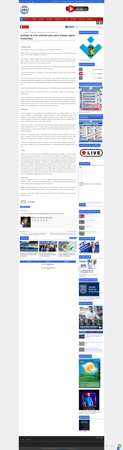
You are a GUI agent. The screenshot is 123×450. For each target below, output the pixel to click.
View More (73, 238)
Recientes (83, 332)
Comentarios (99, 332)
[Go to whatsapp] (119, 446)
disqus (48, 261)
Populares (91, 332)
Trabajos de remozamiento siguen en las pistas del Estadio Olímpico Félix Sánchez (82, 27)
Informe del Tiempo (64, 242)
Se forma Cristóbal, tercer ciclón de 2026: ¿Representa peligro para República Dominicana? (67, 254)
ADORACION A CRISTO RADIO (91, 232)
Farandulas (73, 19)
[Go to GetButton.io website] (119, 448)
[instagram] (30, 2)
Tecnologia (82, 19)
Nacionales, (41, 41)
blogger (29, 261)
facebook (66, 261)
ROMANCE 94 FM (90, 1)
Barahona (34, 19)
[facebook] (27, 2)
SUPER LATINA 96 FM (80, 1)
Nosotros (28, 439)
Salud (67, 19)
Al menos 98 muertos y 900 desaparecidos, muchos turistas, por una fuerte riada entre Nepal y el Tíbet (94, 349)
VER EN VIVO (99, 1)
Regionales (41, 19)
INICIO (22, 439)
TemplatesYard (63, 448)
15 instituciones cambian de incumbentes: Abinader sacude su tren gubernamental (47, 254)
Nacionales (49, 19)
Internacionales (59, 19)
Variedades (90, 19)
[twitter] (98, 437)
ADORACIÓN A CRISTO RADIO (67, 1)
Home (22, 32)
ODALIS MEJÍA (31, 201)
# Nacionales (27, 207)
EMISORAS (26, 19)
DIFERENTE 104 (55, 1)
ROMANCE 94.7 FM (89, 214)
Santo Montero (77, 448)
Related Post (24, 238)
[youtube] (32, 2)
